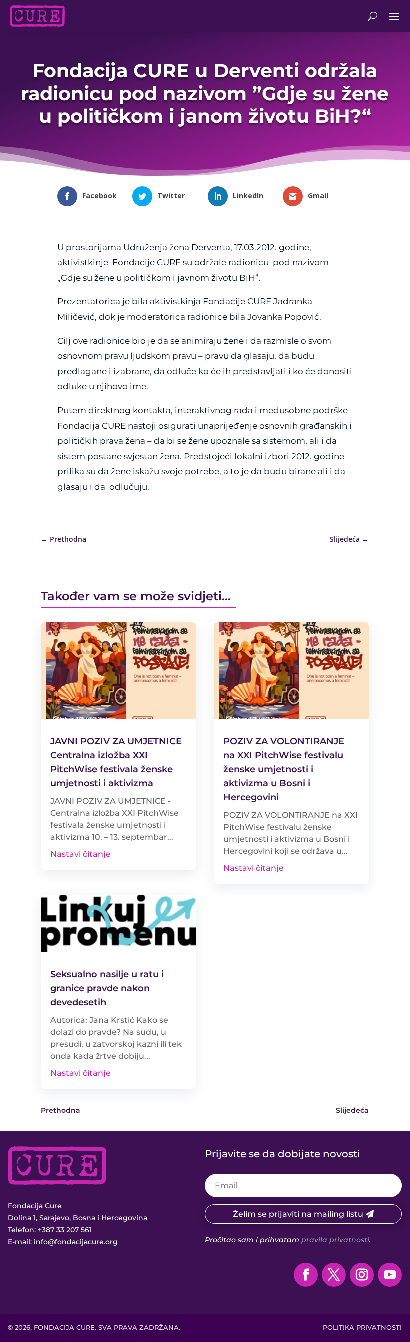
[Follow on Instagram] (362, 1275)
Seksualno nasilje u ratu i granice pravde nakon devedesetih (107, 988)
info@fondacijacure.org (76, 1241)
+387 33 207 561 (65, 1229)
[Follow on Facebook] (306, 1275)
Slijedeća (352, 1110)
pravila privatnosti (336, 1239)
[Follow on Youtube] (390, 1275)
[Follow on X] (334, 1275)
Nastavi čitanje (80, 854)
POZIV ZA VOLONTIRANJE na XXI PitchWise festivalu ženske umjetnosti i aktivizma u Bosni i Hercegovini (284, 769)
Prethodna (60, 1110)
